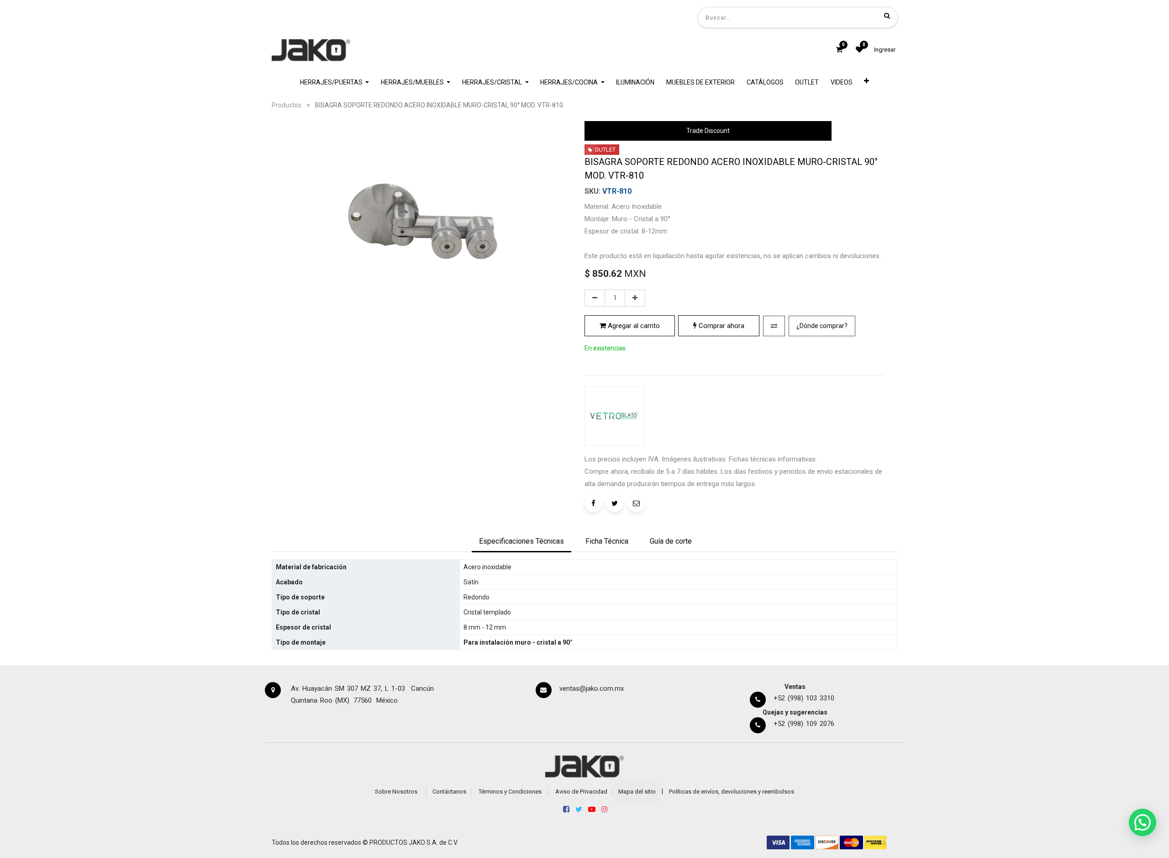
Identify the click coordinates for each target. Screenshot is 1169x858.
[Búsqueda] (887, 15)
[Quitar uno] (594, 298)
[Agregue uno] (635, 298)
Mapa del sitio (637, 791)
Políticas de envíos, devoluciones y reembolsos (731, 791)
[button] (866, 82)
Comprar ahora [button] (720, 326)
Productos (286, 105)
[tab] (521, 541)
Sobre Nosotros (396, 791)
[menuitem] (636, 82)
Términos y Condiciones (510, 791)
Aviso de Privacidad (581, 791)
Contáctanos (449, 791)
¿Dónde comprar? (822, 325)
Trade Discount (708, 130)
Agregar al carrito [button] (633, 326)
